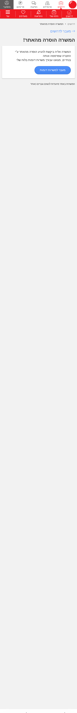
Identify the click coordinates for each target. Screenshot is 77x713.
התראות (38, 16)
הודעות (34, 7)
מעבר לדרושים (60, 31)
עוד (7, 16)
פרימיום (20, 7)
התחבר (6, 7)
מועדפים (23, 16)
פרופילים (47, 7)
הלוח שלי (53, 16)
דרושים (61, 7)
